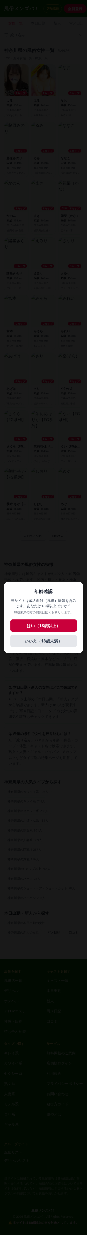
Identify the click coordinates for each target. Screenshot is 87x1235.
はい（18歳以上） (43, 625)
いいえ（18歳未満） (43, 641)
